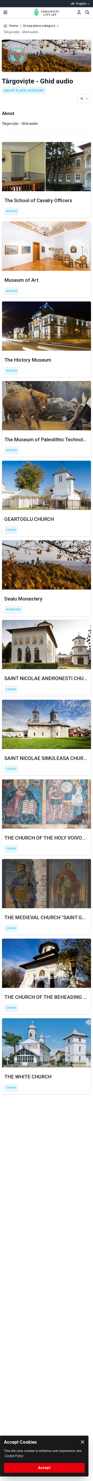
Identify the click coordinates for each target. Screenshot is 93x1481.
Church (11, 530)
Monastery (13, 609)
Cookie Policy (14, 1456)
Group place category (39, 26)
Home (13, 26)
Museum (11, 211)
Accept (44, 1468)
